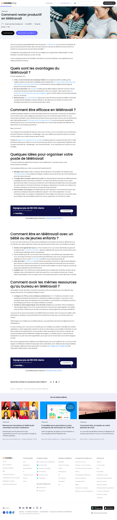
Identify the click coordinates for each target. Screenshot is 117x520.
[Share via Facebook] (53, 382)
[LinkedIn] (23, 508)
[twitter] (34, 508)
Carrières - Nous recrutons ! (83, 465)
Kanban (25, 478)
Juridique (21, 511)
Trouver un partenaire (103, 491)
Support (99, 462)
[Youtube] (30, 508)
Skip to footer (4, 1)
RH (59, 475)
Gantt (24, 481)
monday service (43, 475)
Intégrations (26, 465)
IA (23, 471)
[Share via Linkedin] (51, 382)
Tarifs (4, 461)
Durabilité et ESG (80, 481)
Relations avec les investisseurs (84, 491)
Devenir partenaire (80, 478)
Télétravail (4, 11)
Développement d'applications (105, 488)
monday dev (42, 471)
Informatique (62, 478)
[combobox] (7, 508)
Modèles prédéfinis (8, 468)
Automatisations (27, 468)
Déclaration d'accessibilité (100, 512)
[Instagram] (37, 508)
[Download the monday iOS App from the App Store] (109, 508)
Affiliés (77, 484)
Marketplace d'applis (9, 481)
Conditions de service (32, 511)
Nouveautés (100, 471)
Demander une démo (26, 33)
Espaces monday (102, 481)
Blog (98, 468)
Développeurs (62, 471)
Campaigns (42, 478)
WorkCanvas (42, 487)
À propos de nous (80, 462)
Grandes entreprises (8, 474)
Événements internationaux (104, 478)
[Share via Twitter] (56, 382)
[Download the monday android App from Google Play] (97, 508)
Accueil (12, 389)
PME (4, 471)
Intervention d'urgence (81, 488)
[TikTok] (41, 508)
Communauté (100, 465)
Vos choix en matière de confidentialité (60, 511)
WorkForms (42, 491)
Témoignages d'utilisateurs (83, 475)
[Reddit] (20, 508)
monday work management (47, 462)
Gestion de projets (63, 465)
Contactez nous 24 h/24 (53, 218)
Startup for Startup (102, 484)
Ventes (60, 468)
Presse (77, 471)
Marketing (61, 462)
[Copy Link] (59, 382)
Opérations (61, 481)
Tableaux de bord (28, 475)
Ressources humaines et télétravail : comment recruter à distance (19, 426)
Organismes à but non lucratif (11, 478)
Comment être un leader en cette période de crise (95, 426)
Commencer (108, 3)
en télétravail (50, 45)
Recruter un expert (102, 494)
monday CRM (43, 465)
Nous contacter (7, 465)
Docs (24, 462)
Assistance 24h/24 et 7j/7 (10, 484)
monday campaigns (44, 468)
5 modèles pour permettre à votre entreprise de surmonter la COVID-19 (57, 426)
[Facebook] (27, 508)
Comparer (100, 497)
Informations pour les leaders (83, 468)
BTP (59, 484)
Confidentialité (44, 511)
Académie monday (102, 475)
